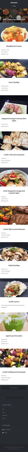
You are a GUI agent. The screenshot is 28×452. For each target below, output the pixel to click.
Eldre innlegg (14, 387)
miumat (14, 2)
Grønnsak (4, 415)
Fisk (3, 409)
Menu (14, 6)
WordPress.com (16, 448)
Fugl (3, 412)
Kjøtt (3, 418)
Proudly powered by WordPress (11, 447)
